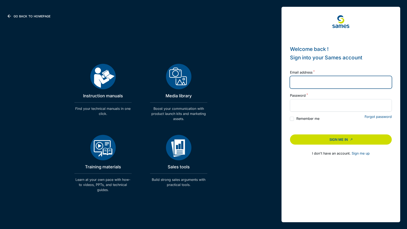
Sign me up (361, 153)
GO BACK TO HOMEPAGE (32, 16)
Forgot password (378, 116)
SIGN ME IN (338, 139)
